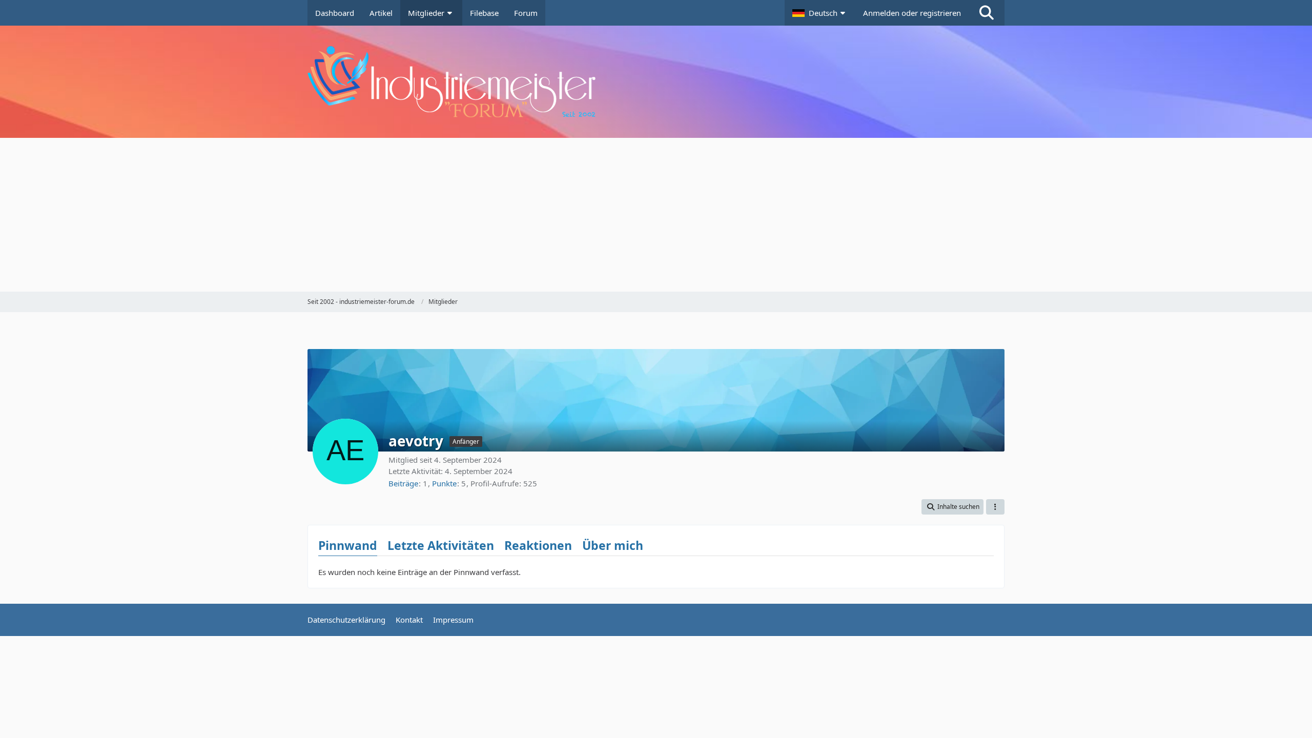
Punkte (444, 483)
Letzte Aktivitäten (440, 545)
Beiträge (403, 483)
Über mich (612, 545)
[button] (820, 13)
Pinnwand (347, 545)
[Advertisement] (655, 214)
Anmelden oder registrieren (912, 13)
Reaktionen (538, 545)
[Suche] (986, 13)
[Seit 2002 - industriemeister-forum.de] (656, 81)
